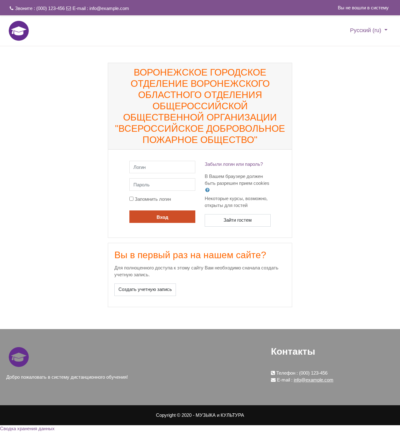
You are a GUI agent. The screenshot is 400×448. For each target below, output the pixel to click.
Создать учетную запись (145, 289)
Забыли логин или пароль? (234, 164)
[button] (209, 190)
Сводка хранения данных (27, 428)
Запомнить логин (153, 199)
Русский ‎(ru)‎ (366, 30)
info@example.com (109, 8)
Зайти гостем (237, 220)
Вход (162, 217)
